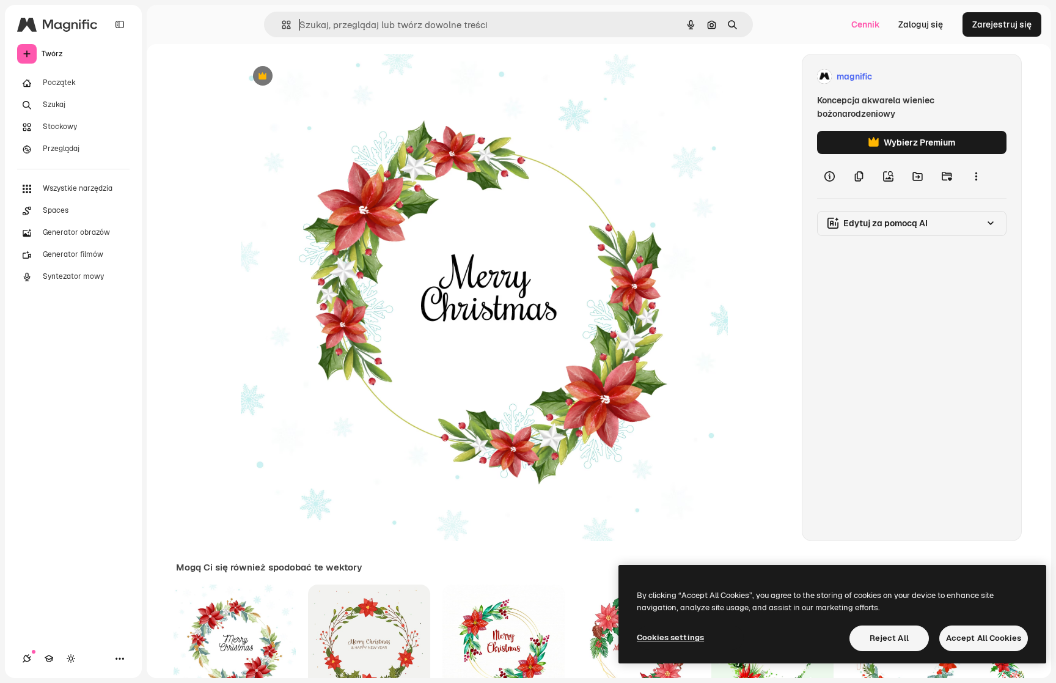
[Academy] (49, 658)
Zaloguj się (920, 24)
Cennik (865, 24)
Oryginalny (325, 77)
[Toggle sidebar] (120, 24)
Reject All (889, 638)
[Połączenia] (27, 658)
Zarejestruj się (1002, 24)
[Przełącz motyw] (71, 658)
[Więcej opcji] (976, 176)
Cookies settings (670, 637)
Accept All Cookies (983, 638)
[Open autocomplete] (281, 24)
